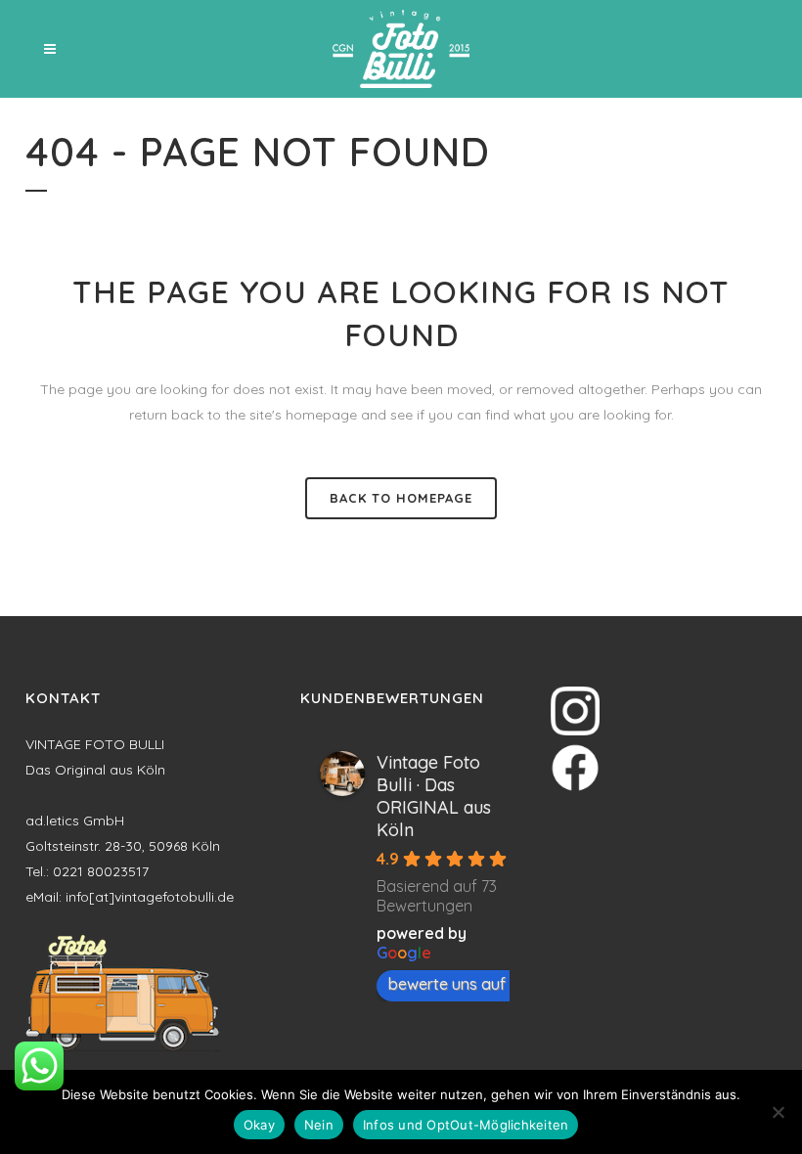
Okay (259, 1124)
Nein (319, 1124)
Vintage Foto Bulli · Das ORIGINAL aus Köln (434, 796)
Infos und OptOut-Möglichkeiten (466, 1124)
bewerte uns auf (447, 984)
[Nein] (777, 1112)
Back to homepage (401, 498)
